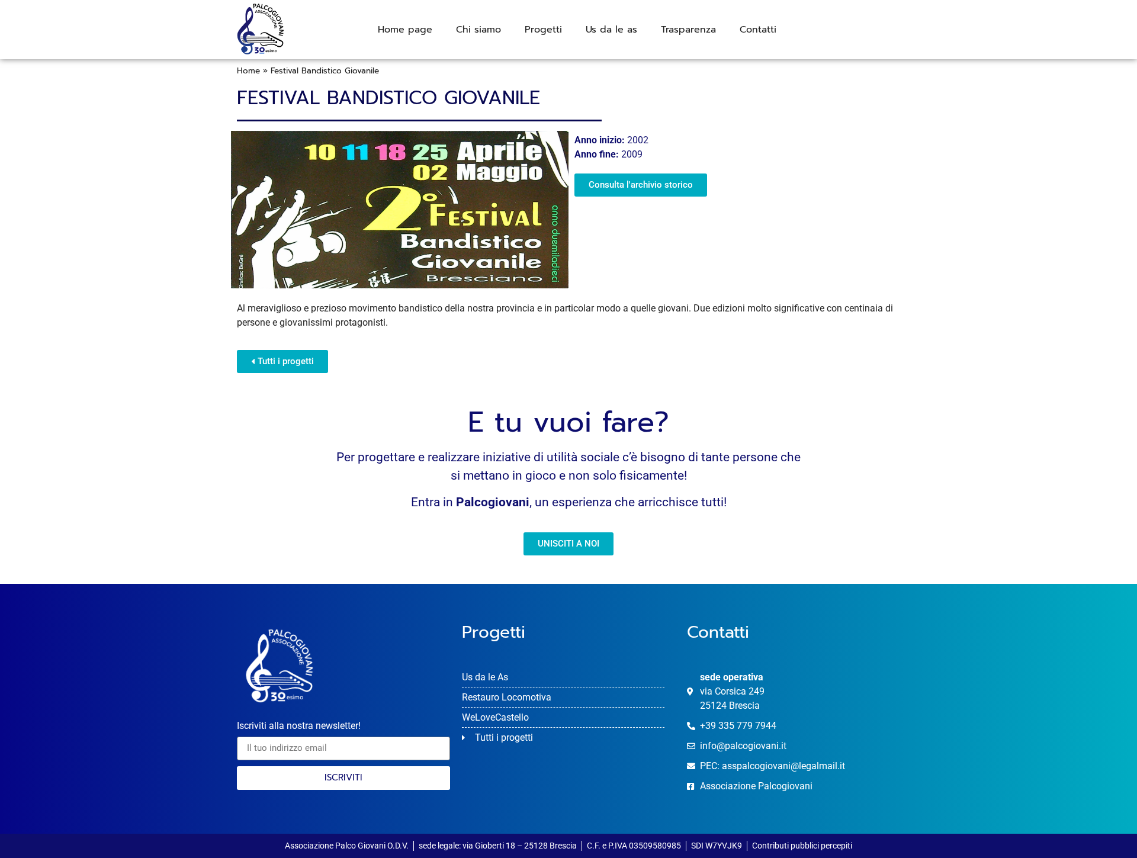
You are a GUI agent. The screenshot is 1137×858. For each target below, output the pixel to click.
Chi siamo (478, 30)
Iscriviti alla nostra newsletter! (299, 726)
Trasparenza (688, 30)
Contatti (758, 30)
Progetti (543, 30)
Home (248, 71)
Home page (405, 30)
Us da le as (611, 30)
